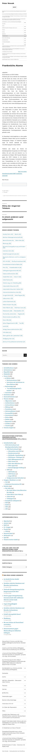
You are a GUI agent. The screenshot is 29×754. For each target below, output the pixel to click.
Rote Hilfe (7, 320)
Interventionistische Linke (12, 292)
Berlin (18, 234)
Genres (3, 31)
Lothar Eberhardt (9, 301)
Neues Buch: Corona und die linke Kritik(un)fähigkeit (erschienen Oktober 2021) (14, 11)
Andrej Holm (8, 234)
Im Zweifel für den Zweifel (11, 579)
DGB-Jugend (12, 465)
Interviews (8, 392)
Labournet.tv (8, 298)
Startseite (3, 23)
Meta (3, 711)
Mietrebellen (19, 311)
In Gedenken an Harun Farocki (7, 51)
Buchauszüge (9, 386)
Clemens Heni (8, 251)
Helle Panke (7, 280)
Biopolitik (7, 372)
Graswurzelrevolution (10, 273)
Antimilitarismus (9, 368)
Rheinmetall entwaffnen (11, 317)
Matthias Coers (20, 307)
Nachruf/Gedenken (9, 396)
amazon (6, 523)
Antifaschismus (9, 403)
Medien (7, 419)
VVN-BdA (7, 332)
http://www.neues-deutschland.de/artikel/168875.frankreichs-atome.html (14, 173)
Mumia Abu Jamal (9, 314)
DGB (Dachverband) (12, 449)
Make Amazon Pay (9, 304)
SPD (6, 509)
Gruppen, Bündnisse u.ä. (11, 480)
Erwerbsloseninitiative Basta (12, 264)
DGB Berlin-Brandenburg (15, 455)
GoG (6, 482)
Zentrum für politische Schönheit (14, 341)
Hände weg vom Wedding (12, 283)
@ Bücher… (4, 33)
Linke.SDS (10, 496)
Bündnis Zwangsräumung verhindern (14, 247)
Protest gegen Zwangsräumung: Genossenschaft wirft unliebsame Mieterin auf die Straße (13, 598)
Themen (3, 29)
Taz (21, 323)
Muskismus (7, 618)
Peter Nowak (8, 3)
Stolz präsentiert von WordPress (17, 751)
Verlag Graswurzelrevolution (12, 329)
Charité (6, 529)
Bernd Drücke (8, 240)
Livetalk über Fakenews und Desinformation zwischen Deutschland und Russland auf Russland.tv (14, 46)
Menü (14, 7)
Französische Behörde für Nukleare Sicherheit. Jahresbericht (16, 195)
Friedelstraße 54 (15, 267)
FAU (5, 267)
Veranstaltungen (5, 35)
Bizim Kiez (19, 240)
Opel (5, 537)
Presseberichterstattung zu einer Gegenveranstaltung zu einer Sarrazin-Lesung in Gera (14, 54)
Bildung (7, 407)
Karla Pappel (20, 295)
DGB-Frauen (12, 461)
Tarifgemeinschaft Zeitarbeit (15, 478)
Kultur (7, 417)
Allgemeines (8, 401)
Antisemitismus (10, 405)
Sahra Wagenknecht (10, 323)
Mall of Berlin (8, 307)
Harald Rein (7, 277)
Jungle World (8, 295)
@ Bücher (8, 378)
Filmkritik (7, 374)
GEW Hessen (12, 474)
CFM (6, 531)
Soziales (7, 423)
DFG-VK (6, 261)
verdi (5, 326)
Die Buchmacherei (19, 261)
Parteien (6, 486)
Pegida (21, 314)
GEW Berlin (11, 472)
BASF (5, 525)
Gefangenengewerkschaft (12, 270)
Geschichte (7, 394)
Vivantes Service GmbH (10, 539)
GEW (8, 469)
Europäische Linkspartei (12, 500)
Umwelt (5, 192)
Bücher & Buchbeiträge (6, 37)
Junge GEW (11, 476)
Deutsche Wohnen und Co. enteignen (14, 257)
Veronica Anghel (8, 427)
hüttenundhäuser (10, 411)
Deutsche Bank (8, 533)
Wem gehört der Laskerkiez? (12, 335)
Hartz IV (17, 277)
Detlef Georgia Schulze (11, 254)
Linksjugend (10, 498)
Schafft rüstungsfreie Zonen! (12, 614)
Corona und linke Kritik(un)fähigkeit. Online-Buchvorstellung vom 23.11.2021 (13, 648)
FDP (6, 502)
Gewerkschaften (8, 443)
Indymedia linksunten (10, 286)
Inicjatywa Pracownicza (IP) (13, 484)
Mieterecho (7, 311)
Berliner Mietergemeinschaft (12, 237)
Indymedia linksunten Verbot (13, 289)
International (9, 415)
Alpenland (7, 521)
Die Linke (8, 488)
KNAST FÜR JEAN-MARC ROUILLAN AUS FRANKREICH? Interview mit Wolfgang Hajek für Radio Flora (13, 49)
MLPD (7, 505)
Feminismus (8, 409)
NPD (6, 507)
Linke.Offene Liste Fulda (14, 494)
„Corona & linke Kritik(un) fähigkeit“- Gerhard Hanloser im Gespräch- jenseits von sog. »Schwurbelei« (14, 16)
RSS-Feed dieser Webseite (13, 575)
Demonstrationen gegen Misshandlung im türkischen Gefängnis (12, 631)
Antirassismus (8, 370)
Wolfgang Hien (8, 338)
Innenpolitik (9, 413)
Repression (8, 421)
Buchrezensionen (12, 380)
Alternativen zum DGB (14, 451)
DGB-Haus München (14, 463)
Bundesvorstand (13, 453)
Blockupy (7, 243)
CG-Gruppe (7, 527)
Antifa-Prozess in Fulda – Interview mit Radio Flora (10, 59)
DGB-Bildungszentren (14, 459)
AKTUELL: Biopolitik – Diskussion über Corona (9, 27)
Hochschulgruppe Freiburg (16, 467)
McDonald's (7, 535)
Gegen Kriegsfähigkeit (10, 604)
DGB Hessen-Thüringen (15, 457)
